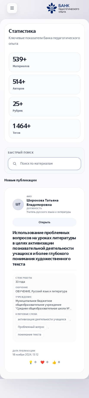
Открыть (44, 222)
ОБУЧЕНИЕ (23, 291)
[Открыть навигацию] (12, 8)
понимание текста (29, 334)
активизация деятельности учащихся (42, 319)
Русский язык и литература (49, 291)
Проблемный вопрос (31, 327)
